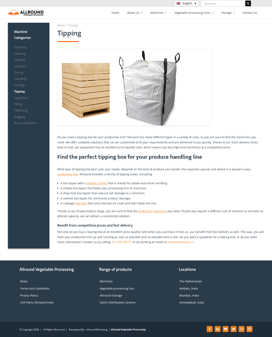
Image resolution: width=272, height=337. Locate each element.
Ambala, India (188, 288)
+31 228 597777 (121, 242)
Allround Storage (111, 295)
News (23, 281)
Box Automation (25, 123)
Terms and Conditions (35, 288)
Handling (20, 79)
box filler (81, 203)
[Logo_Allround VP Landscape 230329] (26, 11)
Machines (106, 281)
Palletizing (21, 110)
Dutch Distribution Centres (118, 302)
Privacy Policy (29, 295)
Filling (18, 104)
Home (61, 25)
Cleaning (20, 53)
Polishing (20, 47)
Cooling (19, 85)
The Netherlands (190, 281)
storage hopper (97, 183)
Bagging (19, 117)
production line (67, 174)
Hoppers (20, 66)
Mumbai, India (189, 295)
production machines (152, 211)
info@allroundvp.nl (180, 242)
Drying (18, 72)
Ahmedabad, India (191, 302)
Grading (19, 60)
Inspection (21, 98)
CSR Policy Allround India (37, 302)
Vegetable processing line (117, 288)
